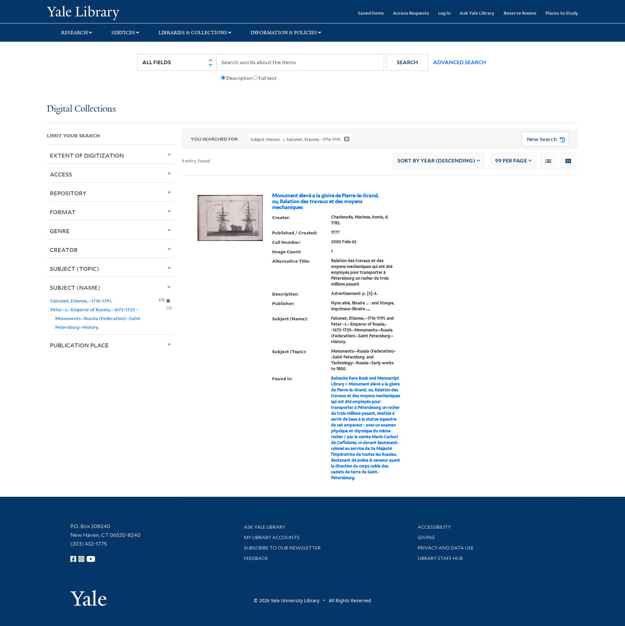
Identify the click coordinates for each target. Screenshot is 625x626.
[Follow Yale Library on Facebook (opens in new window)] (73, 559)
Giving (426, 537)
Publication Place (79, 345)
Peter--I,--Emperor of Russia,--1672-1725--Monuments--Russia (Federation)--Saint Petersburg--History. (95, 318)
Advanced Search (459, 62)
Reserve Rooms (520, 13)
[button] (407, 62)
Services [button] (123, 32)
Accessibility (434, 527)
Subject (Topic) (74, 268)
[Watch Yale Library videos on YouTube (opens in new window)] (91, 559)
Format (63, 212)
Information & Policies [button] (284, 32)
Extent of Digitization (87, 155)
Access (61, 174)
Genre (60, 231)
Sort (436, 161)
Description (239, 78)
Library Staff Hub (440, 558)
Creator (64, 250)
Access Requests (411, 13)
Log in (444, 13)
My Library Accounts (271, 537)
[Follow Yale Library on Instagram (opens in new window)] (81, 559)
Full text (267, 78)
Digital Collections (81, 109)
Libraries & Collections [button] (193, 32)
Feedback (256, 558)
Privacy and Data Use (446, 547)
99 (511, 161)
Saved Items (371, 13)
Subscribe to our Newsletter (282, 547)
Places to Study (562, 13)
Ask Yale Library (477, 13)
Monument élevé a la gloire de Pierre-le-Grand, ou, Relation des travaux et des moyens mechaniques (325, 201)
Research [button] (74, 32)
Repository (68, 193)
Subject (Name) (75, 287)
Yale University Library (87, 12)
